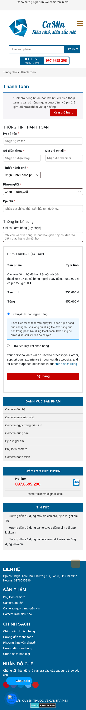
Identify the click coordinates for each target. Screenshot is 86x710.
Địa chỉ (9, 201)
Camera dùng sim (17, 433)
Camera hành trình (17, 457)
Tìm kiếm (72, 49)
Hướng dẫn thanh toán (18, 637)
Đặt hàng (43, 376)
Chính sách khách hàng (19, 631)
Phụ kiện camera (16, 449)
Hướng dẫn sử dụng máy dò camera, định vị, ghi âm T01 (41, 518)
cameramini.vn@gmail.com (45, 494)
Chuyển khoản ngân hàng (30, 314)
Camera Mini (58, 700)
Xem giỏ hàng (63, 112)
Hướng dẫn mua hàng (17, 648)
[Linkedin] (42, 7)
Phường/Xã (12, 184)
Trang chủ (10, 72)
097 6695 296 (56, 60)
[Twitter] (50, 7)
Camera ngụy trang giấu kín (23, 425)
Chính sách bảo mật (16, 654)
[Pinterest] (28, 7)
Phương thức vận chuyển (20, 642)
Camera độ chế (15, 409)
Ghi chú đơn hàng (22, 228)
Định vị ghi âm (14, 441)
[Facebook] (35, 7)
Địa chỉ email (55, 150)
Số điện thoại (13, 150)
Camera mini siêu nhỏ (19, 417)
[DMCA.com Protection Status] (43, 705)
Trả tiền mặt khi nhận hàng (31, 346)
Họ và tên (11, 133)
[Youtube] (57, 7)
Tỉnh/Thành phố (15, 167)
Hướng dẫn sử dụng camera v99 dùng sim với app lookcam (40, 530)
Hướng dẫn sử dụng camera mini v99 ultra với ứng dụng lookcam (40, 542)
